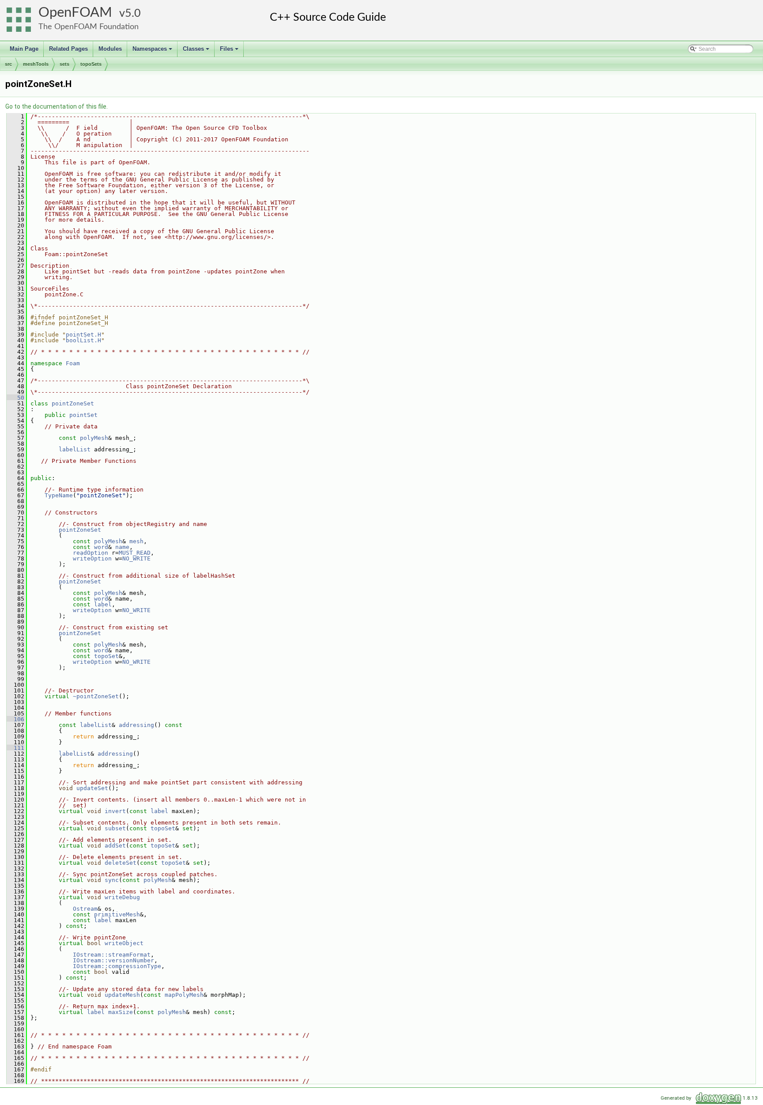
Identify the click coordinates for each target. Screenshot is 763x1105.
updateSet (92, 788)
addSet (115, 845)
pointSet (83, 415)
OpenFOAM (75, 12)
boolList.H (83, 340)
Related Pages (68, 48)
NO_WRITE (136, 558)
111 (15, 748)
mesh (136, 541)
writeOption (92, 558)
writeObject (124, 943)
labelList (75, 449)
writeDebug (122, 897)
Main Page (24, 48)
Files (230, 51)
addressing (136, 725)
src (8, 64)
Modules (110, 48)
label (103, 604)
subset (115, 828)
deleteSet (120, 862)
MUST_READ (135, 552)
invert (115, 811)
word (101, 547)
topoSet (106, 656)
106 (15, 719)
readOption (90, 552)
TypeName (59, 495)
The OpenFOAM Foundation (88, 27)
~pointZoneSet (96, 696)
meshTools (36, 64)
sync (112, 880)
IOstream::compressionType (117, 966)
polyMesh (94, 438)
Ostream (85, 908)
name (122, 547)
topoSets (91, 64)
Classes (197, 51)
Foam (73, 363)
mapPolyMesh (184, 994)
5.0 (133, 13)
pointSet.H (83, 334)
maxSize (120, 1012)
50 (15, 397)
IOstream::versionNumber (113, 960)
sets (64, 64)
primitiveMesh (117, 914)
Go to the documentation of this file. (56, 106)
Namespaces (153, 51)
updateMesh (122, 994)
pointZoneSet (73, 403)
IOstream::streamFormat (112, 954)
